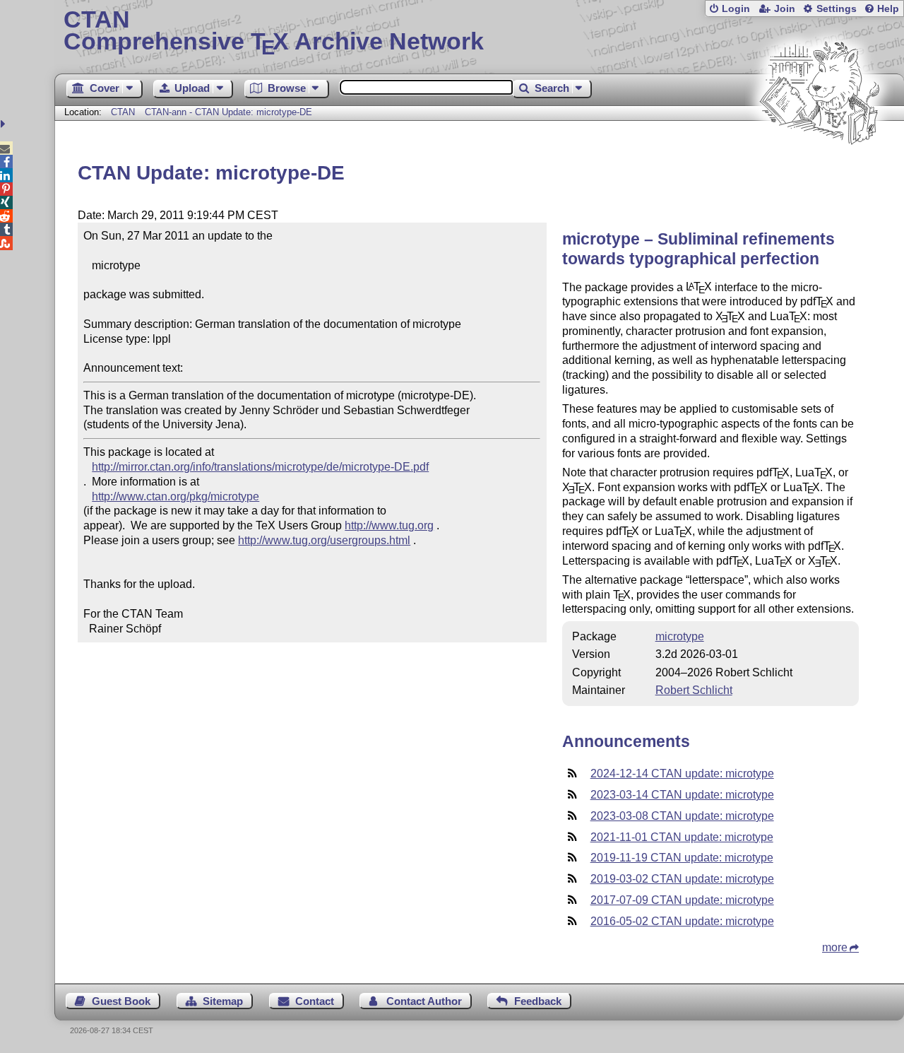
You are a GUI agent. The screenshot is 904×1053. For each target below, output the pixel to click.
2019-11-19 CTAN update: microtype (681, 858)
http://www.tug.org (389, 525)
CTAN (123, 112)
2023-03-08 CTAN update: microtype (682, 816)
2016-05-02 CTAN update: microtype (682, 921)
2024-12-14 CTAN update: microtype (682, 773)
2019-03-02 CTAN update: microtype (682, 879)
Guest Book (121, 1001)
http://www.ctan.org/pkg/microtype (175, 496)
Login (736, 9)
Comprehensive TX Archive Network (274, 31)
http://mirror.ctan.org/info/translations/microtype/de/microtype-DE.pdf (260, 467)
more (835, 947)
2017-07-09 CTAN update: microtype (682, 900)
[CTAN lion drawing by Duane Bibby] (819, 171)
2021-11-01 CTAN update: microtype (681, 837)
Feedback (537, 1001)
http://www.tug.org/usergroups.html (324, 540)
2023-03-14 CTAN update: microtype (682, 795)
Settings (836, 9)
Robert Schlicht (693, 690)
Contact (314, 1001)
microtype (679, 636)
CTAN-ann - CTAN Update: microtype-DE (228, 112)
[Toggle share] (4, 124)
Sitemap (223, 1001)
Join (784, 9)
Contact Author (424, 1001)
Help (888, 9)
